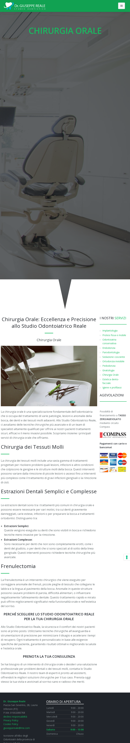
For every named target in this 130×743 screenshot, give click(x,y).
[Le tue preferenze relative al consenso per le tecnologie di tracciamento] (127, 557)
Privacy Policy (10, 720)
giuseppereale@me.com (16, 728)
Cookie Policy (10, 724)
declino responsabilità (15, 716)
